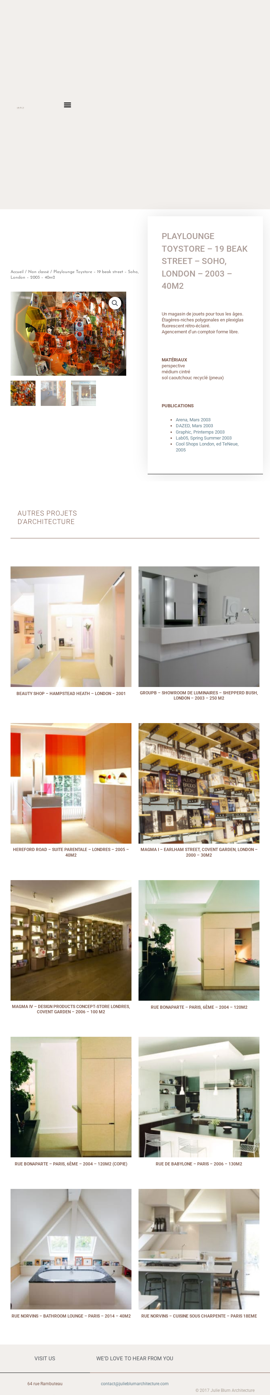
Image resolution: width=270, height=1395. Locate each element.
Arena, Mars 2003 (193, 419)
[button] (67, 104)
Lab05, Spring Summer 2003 (204, 438)
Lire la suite (71, 701)
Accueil (17, 272)
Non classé (38, 272)
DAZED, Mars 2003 (194, 425)
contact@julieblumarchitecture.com (135, 1383)
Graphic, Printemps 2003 (200, 432)
